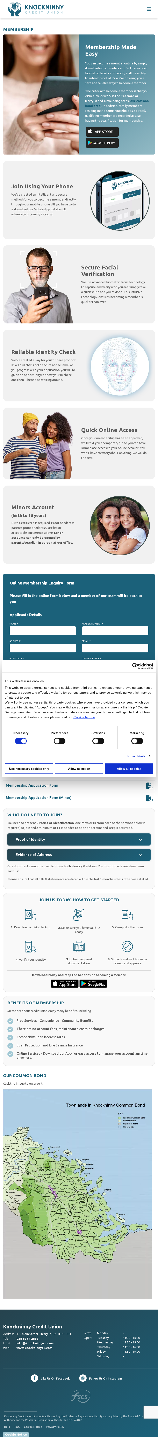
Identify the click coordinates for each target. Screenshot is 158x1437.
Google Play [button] (104, 143)
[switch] (59, 741)
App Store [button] (104, 132)
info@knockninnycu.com (34, 1343)
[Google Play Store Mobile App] (93, 983)
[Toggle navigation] (149, 9)
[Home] (28, 9)
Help (7, 1426)
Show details (136, 756)
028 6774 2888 (27, 1338)
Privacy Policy (55, 1426)
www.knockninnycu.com (34, 1348)
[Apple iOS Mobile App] (65, 983)
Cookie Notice (84, 717)
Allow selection (79, 768)
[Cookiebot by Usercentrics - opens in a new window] (135, 666)
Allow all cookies (129, 768)
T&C (17, 1426)
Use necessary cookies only (29, 768)
